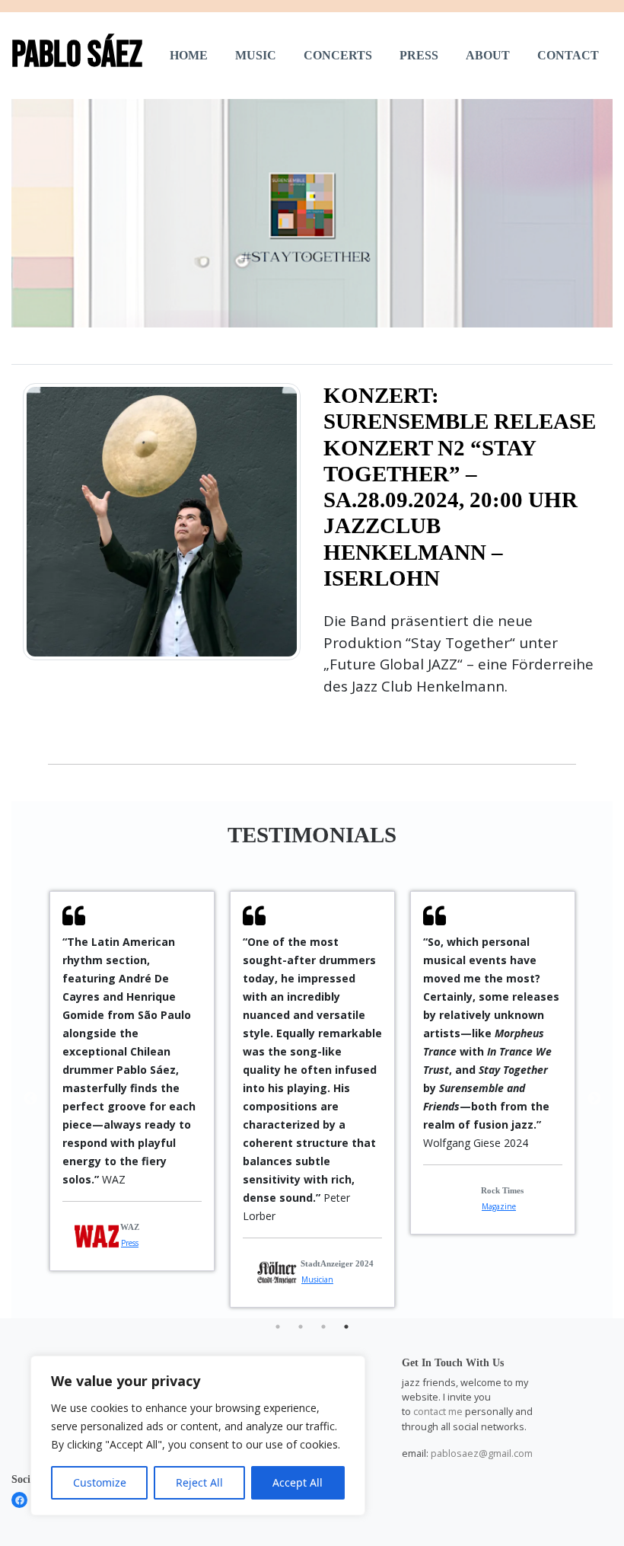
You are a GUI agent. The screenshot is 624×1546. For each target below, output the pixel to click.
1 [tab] (277, 1326)
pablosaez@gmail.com (482, 1453)
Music (255, 55)
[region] (197, 1436)
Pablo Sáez (76, 55)
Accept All (297, 1482)
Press (419, 55)
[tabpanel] (132, 1081)
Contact (568, 55)
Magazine (499, 1206)
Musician (317, 1279)
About (488, 55)
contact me (438, 1411)
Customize (99, 1482)
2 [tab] (300, 1326)
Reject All (199, 1482)
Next (594, 1099)
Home (189, 55)
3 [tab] (323, 1326)
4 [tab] (346, 1326)
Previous (30, 1099)
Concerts (338, 55)
